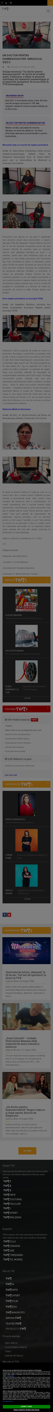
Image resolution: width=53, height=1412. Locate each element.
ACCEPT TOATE (26, 1406)
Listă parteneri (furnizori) (8, 1401)
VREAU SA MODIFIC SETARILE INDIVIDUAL (26, 1410)
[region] (26, 1387)
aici (44, 1383)
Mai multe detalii (10, 1375)
